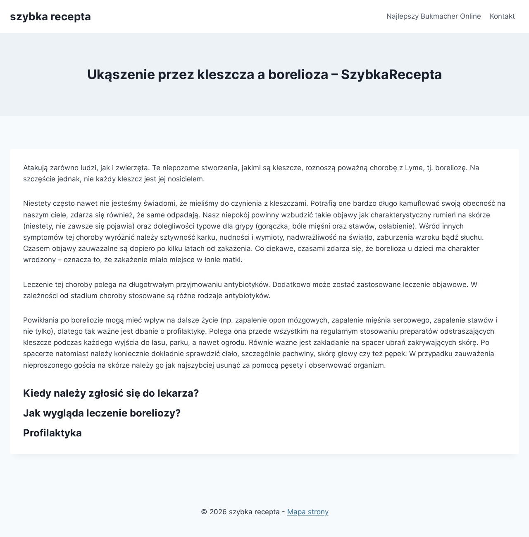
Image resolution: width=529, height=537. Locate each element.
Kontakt (502, 16)
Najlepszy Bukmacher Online (433, 16)
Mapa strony (308, 512)
